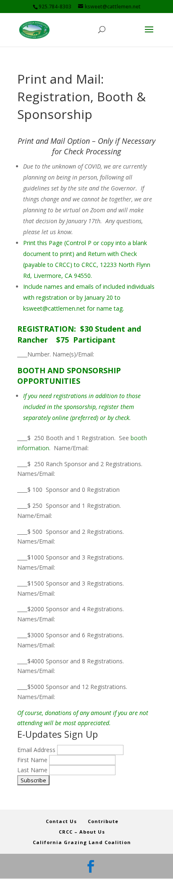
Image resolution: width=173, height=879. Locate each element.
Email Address (37, 750)
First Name (33, 760)
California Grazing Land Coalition (82, 842)
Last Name (33, 770)
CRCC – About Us (82, 832)
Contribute (103, 821)
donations (59, 713)
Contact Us (61, 821)
